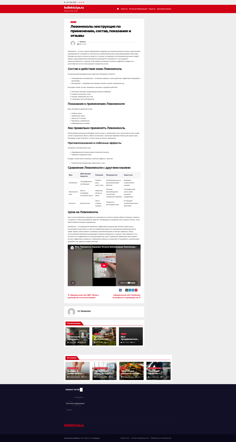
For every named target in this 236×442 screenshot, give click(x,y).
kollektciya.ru (74, 8)
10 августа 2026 (128, 377)
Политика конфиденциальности (140, 438)
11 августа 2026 (101, 377)
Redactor (83, 42)
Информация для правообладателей (161, 438)
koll (107, 342)
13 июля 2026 (154, 377)
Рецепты (152, 9)
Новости (124, 9)
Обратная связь (125, 438)
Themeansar (96, 438)
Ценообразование (164, 9)
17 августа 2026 (74, 377)
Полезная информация (138, 9)
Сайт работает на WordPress (72, 438)
